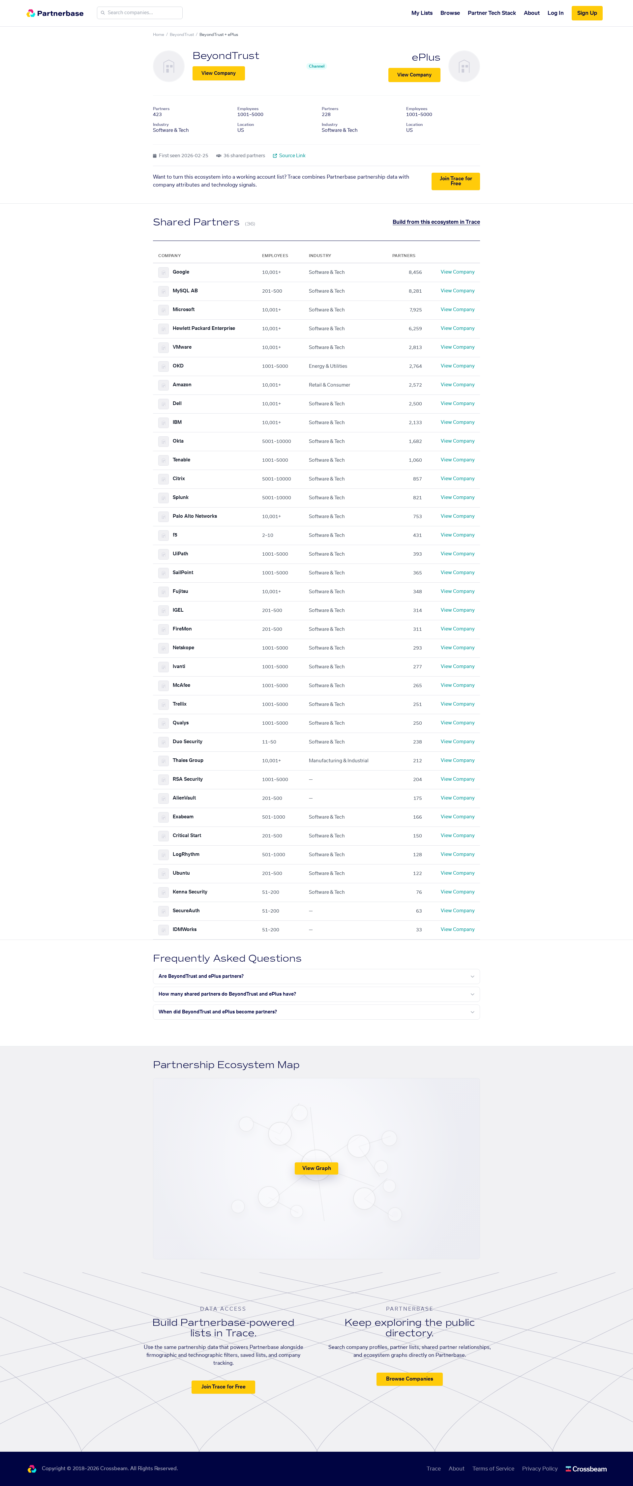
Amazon (182, 385)
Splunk (181, 497)
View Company (218, 73)
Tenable (181, 460)
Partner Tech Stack (492, 13)
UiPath (180, 554)
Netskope (183, 648)
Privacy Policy (540, 1468)
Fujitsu (180, 591)
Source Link (292, 156)
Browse (450, 13)
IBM (177, 422)
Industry (161, 125)
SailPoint (183, 572)
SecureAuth (186, 911)
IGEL (178, 610)
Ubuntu (181, 873)
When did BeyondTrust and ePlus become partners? (218, 1012)
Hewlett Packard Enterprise (204, 328)
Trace (434, 1468)
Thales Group (188, 760)
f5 (175, 535)
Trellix (180, 704)
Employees (247, 109)
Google (181, 272)
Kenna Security (190, 892)
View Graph (316, 1168)
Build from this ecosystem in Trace (436, 222)
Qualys (181, 723)
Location (245, 125)
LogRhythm (186, 854)
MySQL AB (185, 291)
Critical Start (187, 835)
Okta (178, 441)
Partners (161, 109)
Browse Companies (409, 1379)
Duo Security (187, 742)
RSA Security (188, 779)
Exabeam (183, 817)
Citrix (179, 479)
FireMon (182, 629)
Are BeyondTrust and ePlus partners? (201, 976)
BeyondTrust (182, 35)
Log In (556, 13)
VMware (182, 347)
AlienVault (184, 798)
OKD (178, 366)
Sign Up (587, 13)
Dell (177, 403)
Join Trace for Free (456, 181)
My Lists (422, 13)
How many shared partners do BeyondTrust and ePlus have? (227, 994)
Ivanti (179, 666)
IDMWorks (184, 929)
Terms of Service (493, 1468)
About (532, 13)
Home (158, 35)
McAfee (181, 685)
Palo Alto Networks (195, 516)
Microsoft (184, 309)
